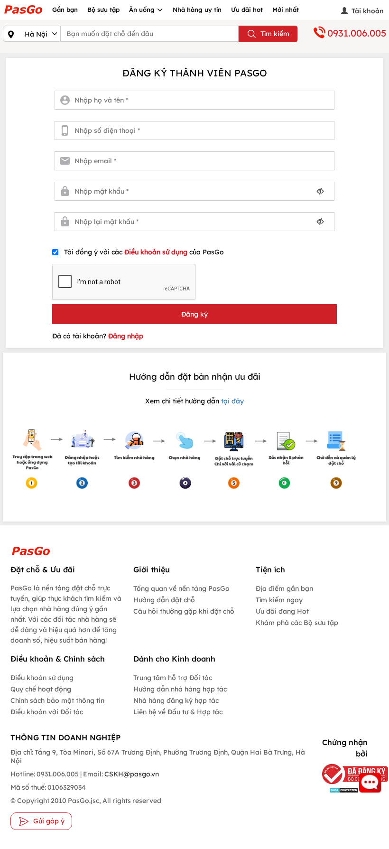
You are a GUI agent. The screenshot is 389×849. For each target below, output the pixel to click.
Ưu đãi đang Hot (282, 611)
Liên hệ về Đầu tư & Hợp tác (177, 712)
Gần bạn (65, 9)
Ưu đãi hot (247, 9)
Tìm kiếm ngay (279, 600)
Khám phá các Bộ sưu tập (297, 622)
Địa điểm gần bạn (284, 588)
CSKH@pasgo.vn (131, 774)
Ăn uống (143, 9)
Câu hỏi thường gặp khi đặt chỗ (183, 611)
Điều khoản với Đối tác (46, 712)
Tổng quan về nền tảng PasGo (181, 588)
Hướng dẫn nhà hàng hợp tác (180, 689)
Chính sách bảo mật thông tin (57, 700)
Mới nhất (285, 9)
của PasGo (144, 252)
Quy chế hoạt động (40, 689)
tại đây (231, 401)
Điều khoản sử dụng (156, 252)
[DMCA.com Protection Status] (342, 790)
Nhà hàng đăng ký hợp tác (176, 700)
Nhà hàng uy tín (197, 9)
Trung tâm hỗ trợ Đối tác (172, 677)
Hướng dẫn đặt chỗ (164, 600)
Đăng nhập (125, 336)
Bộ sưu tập (103, 9)
